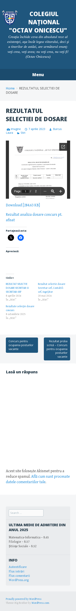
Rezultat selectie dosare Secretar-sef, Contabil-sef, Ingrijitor (51, 287)
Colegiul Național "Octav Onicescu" (38, 22)
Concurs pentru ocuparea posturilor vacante (21, 345)
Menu (38, 74)
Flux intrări (16, 571)
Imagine (16, 129)
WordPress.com (40, 603)
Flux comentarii (19, 576)
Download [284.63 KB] (23, 205)
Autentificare (18, 567)
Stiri (23, 132)
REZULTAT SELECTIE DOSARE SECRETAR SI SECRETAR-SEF (17, 287)
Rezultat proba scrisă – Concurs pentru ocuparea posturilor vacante (57, 348)
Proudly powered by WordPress (24, 599)
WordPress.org (19, 580)
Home (10, 88)
